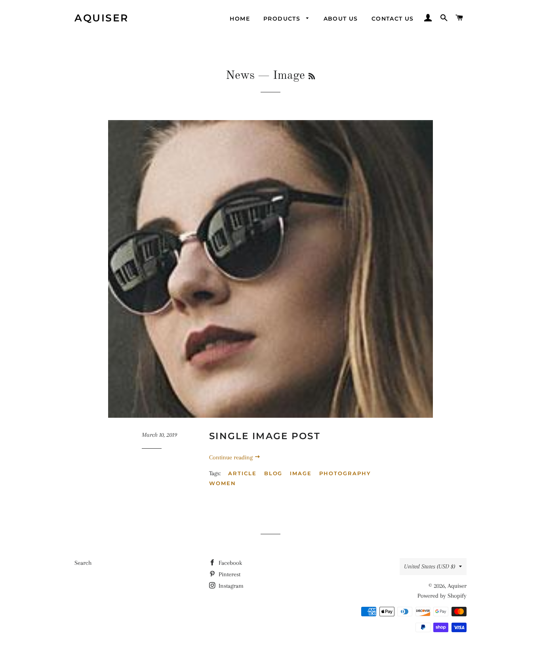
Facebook (229, 562)
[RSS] (311, 76)
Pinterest (228, 574)
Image (301, 473)
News (240, 76)
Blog (273, 473)
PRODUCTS (283, 18)
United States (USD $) (429, 566)
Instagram (230, 585)
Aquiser (101, 18)
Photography (345, 473)
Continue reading (231, 457)
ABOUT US (341, 18)
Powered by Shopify (442, 595)
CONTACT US (392, 18)
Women (222, 483)
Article (242, 473)
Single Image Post (264, 436)
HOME (240, 18)
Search (82, 562)
